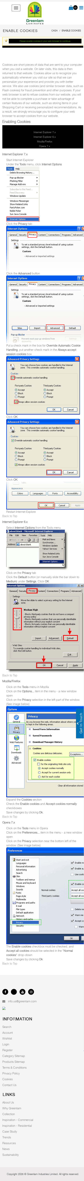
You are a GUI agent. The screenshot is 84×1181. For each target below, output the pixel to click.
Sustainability (10, 1154)
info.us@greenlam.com (22, 1001)
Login (5, 1044)
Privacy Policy (11, 1073)
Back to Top (9, 516)
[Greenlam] (35, 13)
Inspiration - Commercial (17, 1120)
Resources (9, 1143)
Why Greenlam (11, 1108)
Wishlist (7, 1038)
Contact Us (9, 1085)
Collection (8, 1114)
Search (6, 1026)
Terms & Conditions (14, 1067)
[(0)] (71, 8)
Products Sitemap (13, 1061)
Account (7, 1032)
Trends (6, 1137)
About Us (8, 1102)
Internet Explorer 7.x (45, 132)
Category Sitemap (13, 1056)
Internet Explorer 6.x (45, 136)
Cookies (7, 1079)
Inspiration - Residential (17, 1125)
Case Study (9, 1131)
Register (7, 1050)
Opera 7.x (44, 146)
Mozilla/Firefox (44, 141)
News (6, 1149)
